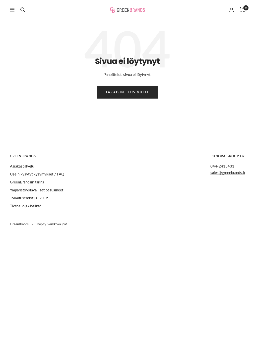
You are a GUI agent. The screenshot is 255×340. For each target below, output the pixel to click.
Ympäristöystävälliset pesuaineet (36, 190)
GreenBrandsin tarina (27, 182)
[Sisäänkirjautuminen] (231, 10)
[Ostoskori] (242, 9)
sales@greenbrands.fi (227, 172)
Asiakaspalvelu (22, 166)
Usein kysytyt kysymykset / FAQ (37, 174)
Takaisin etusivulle (127, 92)
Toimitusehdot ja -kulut (29, 198)
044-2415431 (222, 166)
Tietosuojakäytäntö (26, 206)
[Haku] (22, 9)
